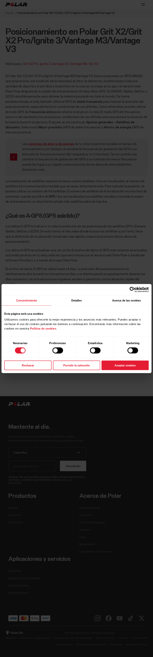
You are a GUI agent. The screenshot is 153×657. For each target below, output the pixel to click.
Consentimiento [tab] (26, 300)
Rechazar (28, 365)
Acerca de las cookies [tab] (126, 300)
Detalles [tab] (76, 300)
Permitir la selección (76, 365)
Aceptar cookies (125, 365)
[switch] (57, 350)
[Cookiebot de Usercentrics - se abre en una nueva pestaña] (132, 289)
